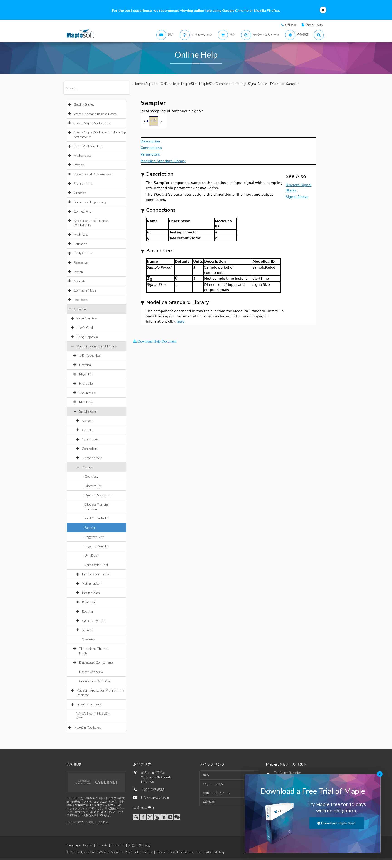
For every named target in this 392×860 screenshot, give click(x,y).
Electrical (85, 365)
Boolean (87, 421)
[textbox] (148, 232)
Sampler (90, 527)
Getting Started (84, 104)
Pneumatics (87, 393)
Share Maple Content (88, 146)
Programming (83, 183)
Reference (81, 262)
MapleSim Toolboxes (87, 727)
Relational (89, 602)
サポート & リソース (216, 793)
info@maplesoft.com (155, 797)
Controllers (90, 448)
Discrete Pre (93, 486)
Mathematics (82, 155)
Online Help (169, 83)
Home (138, 83)
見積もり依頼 (314, 25)
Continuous (90, 439)
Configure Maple (85, 290)
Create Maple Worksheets (92, 123)
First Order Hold (96, 518)
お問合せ (290, 25)
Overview (91, 476)
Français (102, 845)
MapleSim (80, 309)
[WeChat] (177, 817)
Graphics (80, 193)
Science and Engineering (90, 202)
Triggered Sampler (97, 546)
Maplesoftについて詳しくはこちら (87, 822)
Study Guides (83, 253)
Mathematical (91, 583)
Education (80, 244)
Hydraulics (86, 383)
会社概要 (74, 764)
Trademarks (203, 852)
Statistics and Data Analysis (93, 174)
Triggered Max (94, 537)
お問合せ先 (142, 764)
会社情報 (209, 802)
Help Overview (86, 318)
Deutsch (116, 845)
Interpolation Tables (95, 574)
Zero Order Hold (96, 565)
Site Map (219, 852)
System (79, 272)
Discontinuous (92, 458)
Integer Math (91, 593)
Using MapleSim (87, 337)
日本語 (130, 845)
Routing (87, 611)
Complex (88, 430)
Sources (87, 630)
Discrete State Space (99, 495)
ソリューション (213, 784)
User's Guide (85, 327)
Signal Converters (94, 621)
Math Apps (81, 234)
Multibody (86, 402)
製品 (206, 775)
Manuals (80, 281)
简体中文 (144, 845)
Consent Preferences (180, 852)
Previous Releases (89, 704)
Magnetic (85, 374)
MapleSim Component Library (96, 346)
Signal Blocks (88, 411)
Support (151, 83)
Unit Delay (92, 555)
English (88, 845)
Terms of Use (145, 852)
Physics (79, 165)
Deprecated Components (96, 662)
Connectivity (82, 211)
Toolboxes (81, 299)
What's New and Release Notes (95, 114)
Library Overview (91, 672)
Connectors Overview (94, 681)
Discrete (88, 467)
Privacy (160, 852)
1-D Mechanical (89, 355)
